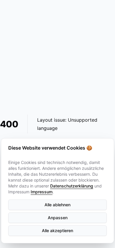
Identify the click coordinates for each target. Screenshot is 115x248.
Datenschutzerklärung (71, 185)
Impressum (41, 191)
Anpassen (58, 217)
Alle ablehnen (57, 204)
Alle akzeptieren (57, 230)
